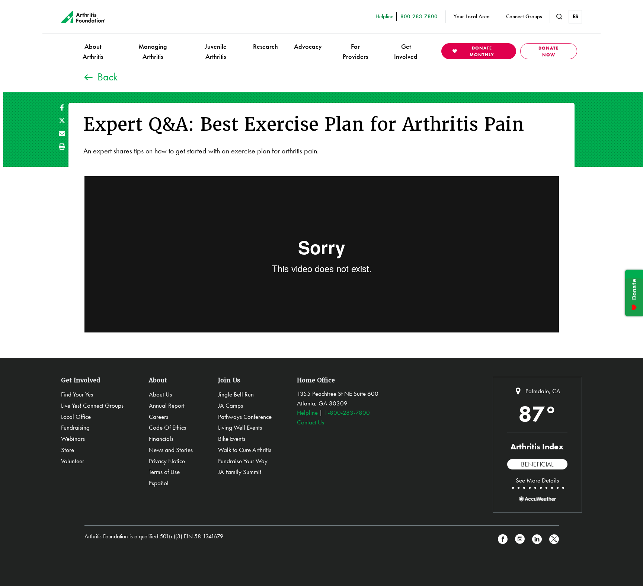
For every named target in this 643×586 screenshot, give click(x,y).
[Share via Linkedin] (537, 539)
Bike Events (231, 438)
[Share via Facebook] (62, 107)
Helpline (307, 412)
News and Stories (171, 450)
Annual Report (167, 405)
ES (575, 16)
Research (265, 46)
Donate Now (548, 51)
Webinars (73, 438)
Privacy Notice (167, 461)
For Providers (355, 51)
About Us (160, 394)
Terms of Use (164, 472)
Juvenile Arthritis (216, 51)
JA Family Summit (239, 472)
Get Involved (406, 51)
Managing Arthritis (152, 51)
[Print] (62, 146)
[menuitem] (93, 51)
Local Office (76, 417)
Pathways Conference (245, 417)
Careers (158, 417)
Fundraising (75, 427)
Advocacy (308, 46)
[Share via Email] (62, 133)
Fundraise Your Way (243, 461)
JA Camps (230, 405)
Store (67, 450)
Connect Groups (524, 16)
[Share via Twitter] (62, 120)
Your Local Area (472, 16)
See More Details (537, 480)
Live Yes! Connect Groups (92, 405)
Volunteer (72, 461)
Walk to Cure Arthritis (244, 450)
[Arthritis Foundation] (83, 16)
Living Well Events (240, 427)
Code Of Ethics (167, 427)
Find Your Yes (77, 394)
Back (107, 76)
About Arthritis (93, 51)
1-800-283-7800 (347, 412)
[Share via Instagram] (520, 539)
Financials (161, 438)
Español (159, 483)
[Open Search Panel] (559, 16)
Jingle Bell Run (236, 394)
